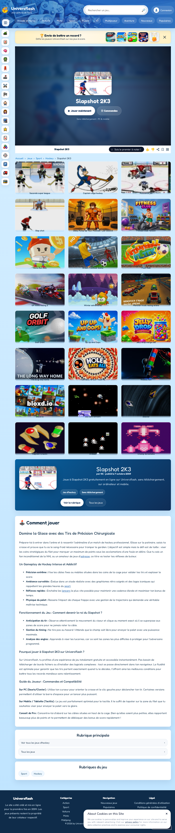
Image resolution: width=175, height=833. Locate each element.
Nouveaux (146, 20)
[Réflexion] (5, 51)
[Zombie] (5, 59)
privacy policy (132, 822)
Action (66, 802)
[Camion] (5, 173)
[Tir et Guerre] (5, 33)
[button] (126, 149)
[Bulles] (5, 146)
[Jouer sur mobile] (167, 149)
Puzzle (85, 20)
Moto (59, 20)
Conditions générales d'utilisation (152, 802)
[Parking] (5, 164)
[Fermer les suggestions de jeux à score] (164, 37)
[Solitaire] (5, 138)
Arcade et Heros (26, 20)
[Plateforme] (5, 77)
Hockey (49, 158)
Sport (72, 20)
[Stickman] (5, 68)
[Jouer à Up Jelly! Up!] (154, 37)
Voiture (46, 20)
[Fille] (5, 112)
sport (67, 586)
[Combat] (5, 85)
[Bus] (5, 181)
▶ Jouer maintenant (79, 110)
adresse (85, 556)
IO (97, 20)
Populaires (165, 20)
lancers (66, 590)
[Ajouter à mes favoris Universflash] (162, 149)
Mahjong (66, 819)
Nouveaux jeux (109, 802)
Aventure (129, 20)
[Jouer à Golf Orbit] (110, 37)
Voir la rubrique (72, 502)
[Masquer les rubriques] (5, 22)
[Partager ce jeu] (157, 149)
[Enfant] (5, 103)
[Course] (5, 94)
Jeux (29, 158)
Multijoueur (111, 20)
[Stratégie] (5, 129)
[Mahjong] (5, 42)
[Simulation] (5, 120)
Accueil (19, 158)
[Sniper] (5, 155)
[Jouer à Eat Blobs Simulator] (132, 37)
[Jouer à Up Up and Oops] (121, 37)
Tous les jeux (96, 502)
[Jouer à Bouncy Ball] (143, 37)
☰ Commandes (109, 110)
